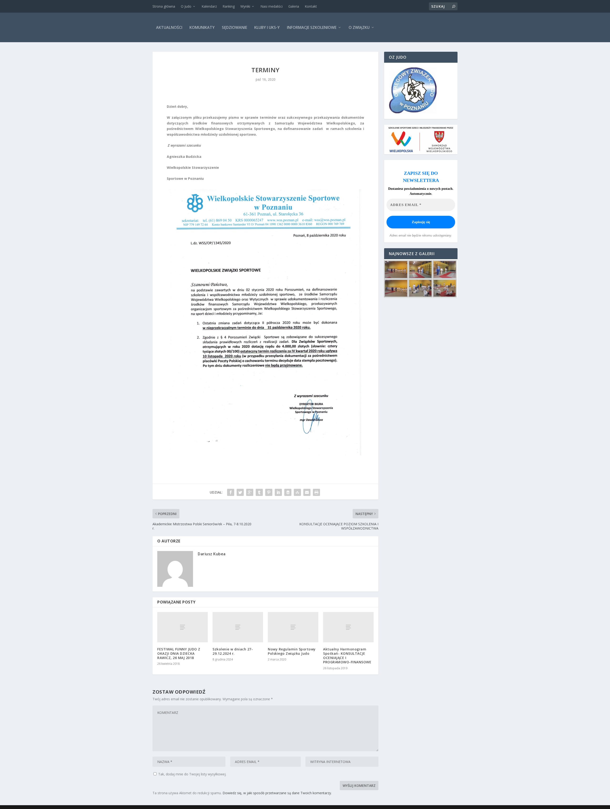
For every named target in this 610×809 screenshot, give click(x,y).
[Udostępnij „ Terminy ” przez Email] (307, 492)
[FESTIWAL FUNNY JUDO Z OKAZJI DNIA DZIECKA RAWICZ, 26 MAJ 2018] (182, 627)
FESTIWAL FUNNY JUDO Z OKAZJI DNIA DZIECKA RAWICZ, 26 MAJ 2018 (178, 653)
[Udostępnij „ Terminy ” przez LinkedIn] (278, 492)
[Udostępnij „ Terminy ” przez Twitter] (240, 492)
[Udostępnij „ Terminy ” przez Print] (316, 492)
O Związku (359, 27)
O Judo (186, 6)
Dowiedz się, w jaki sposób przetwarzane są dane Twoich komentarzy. (277, 793)
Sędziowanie (234, 27)
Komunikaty (202, 27)
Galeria (293, 6)
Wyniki (245, 6)
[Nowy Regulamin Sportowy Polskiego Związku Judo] (293, 627)
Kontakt (311, 6)
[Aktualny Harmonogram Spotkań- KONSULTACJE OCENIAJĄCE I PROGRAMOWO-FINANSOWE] (348, 627)
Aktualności (169, 27)
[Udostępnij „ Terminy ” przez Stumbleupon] (297, 492)
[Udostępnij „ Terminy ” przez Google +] (249, 492)
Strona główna (163, 6)
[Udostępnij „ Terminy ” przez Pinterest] (269, 492)
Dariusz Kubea (212, 554)
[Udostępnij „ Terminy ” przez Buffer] (288, 492)
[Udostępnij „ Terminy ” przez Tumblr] (259, 492)
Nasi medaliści (271, 6)
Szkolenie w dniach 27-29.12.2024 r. (233, 651)
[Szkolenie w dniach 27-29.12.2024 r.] (238, 627)
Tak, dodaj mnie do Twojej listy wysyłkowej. (191, 774)
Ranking (229, 6)
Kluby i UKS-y (267, 27)
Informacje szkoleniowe (311, 27)
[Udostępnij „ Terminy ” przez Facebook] (230, 492)
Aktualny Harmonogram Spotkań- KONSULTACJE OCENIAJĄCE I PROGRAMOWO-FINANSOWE (347, 656)
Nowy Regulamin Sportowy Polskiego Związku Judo (292, 651)
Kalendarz (209, 6)
